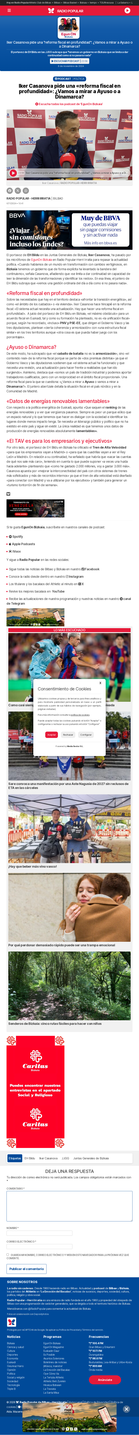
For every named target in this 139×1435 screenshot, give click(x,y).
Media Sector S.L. (75, 746)
